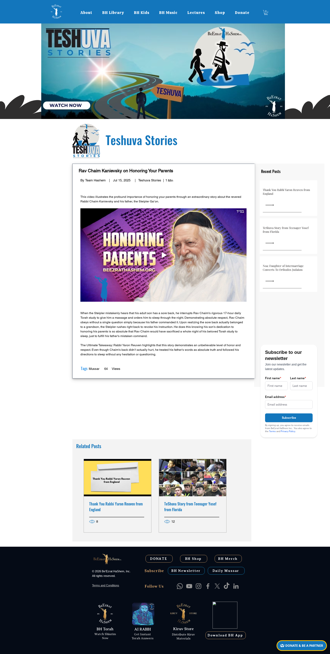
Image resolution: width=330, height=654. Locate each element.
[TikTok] (226, 586)
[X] (217, 586)
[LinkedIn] (236, 586)
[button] (86, 12)
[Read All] (272, 205)
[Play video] (163, 255)
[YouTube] (189, 586)
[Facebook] (208, 586)
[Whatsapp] (180, 586)
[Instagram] (198, 586)
